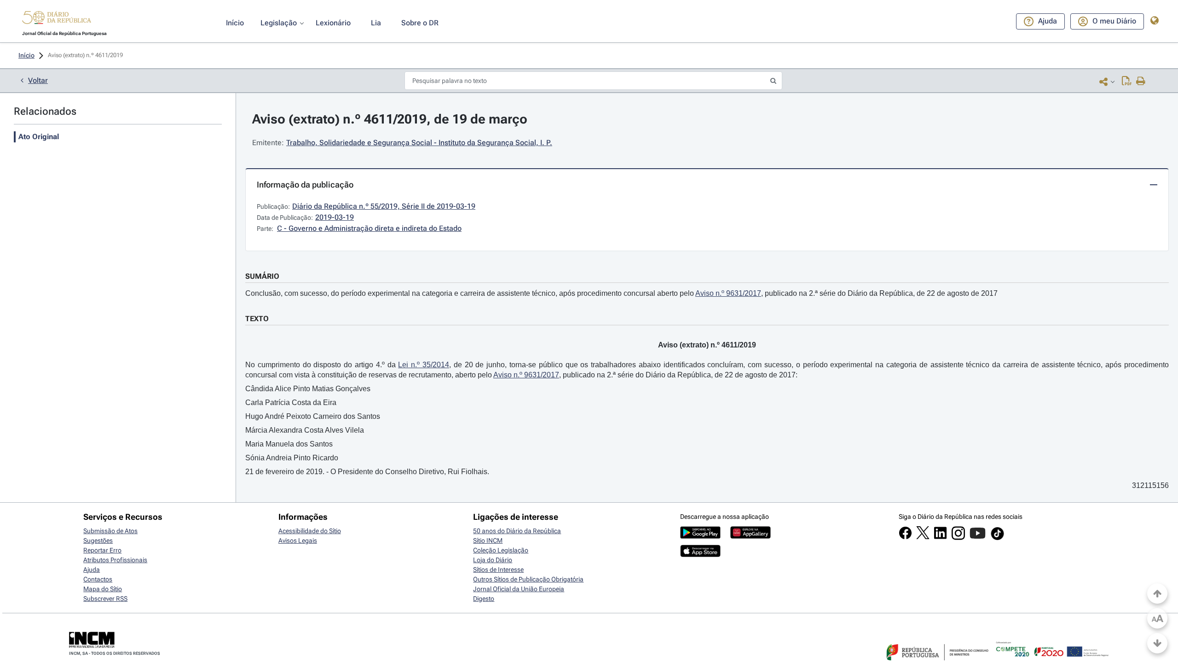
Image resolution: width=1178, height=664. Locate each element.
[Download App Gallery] (750, 536)
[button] (56, 19)
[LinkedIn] (940, 537)
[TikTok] (997, 538)
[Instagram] (958, 537)
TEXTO (257, 318)
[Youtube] (978, 537)
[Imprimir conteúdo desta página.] (1141, 81)
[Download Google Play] (700, 536)
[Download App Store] (700, 554)
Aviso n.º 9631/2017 (728, 293)
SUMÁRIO (262, 276)
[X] (923, 537)
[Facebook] (905, 537)
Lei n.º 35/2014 (423, 365)
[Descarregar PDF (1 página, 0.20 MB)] (1127, 81)
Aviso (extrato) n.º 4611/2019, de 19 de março (389, 119)
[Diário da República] (56, 19)
